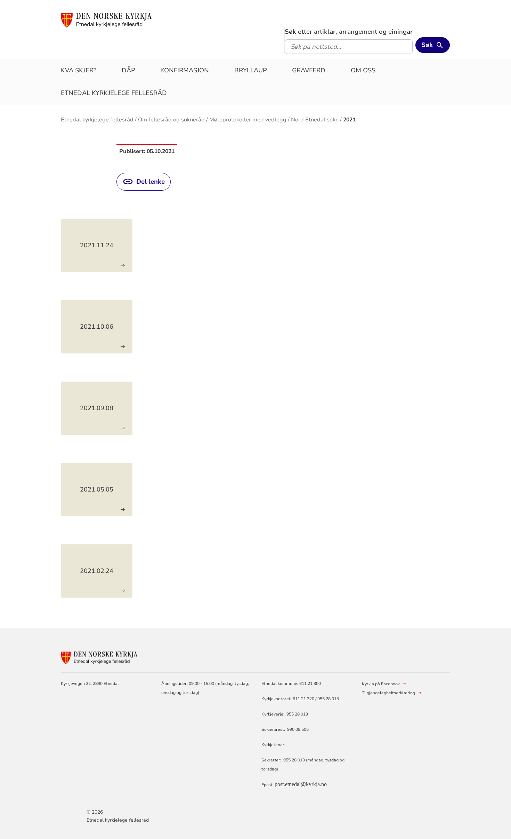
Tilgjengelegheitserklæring (388, 693)
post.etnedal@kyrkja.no (301, 784)
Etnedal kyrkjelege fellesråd (114, 93)
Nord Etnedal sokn (315, 119)
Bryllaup (250, 70)
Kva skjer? (78, 70)
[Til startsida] (106, 20)
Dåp (128, 70)
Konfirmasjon (184, 70)
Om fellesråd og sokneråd (171, 119)
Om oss (363, 70)
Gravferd (308, 70)
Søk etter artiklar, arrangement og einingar (349, 31)
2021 (349, 119)
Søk (427, 45)
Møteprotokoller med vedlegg (247, 119)
